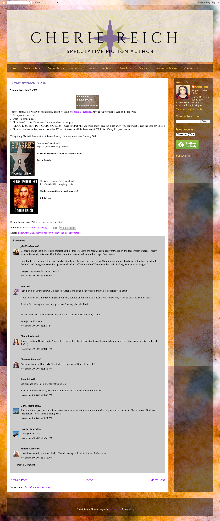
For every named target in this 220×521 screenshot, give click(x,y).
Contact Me (191, 68)
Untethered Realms (166, 68)
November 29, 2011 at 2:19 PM (36, 325)
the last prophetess (71, 232)
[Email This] (61, 228)
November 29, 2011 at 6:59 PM (36, 438)
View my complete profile (189, 109)
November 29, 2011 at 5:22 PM (36, 418)
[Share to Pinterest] (74, 228)
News (92, 68)
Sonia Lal (25, 379)
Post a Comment (26, 464)
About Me (76, 68)
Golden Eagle (27, 429)
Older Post (157, 480)
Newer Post (19, 480)
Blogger (139, 509)
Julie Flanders (27, 246)
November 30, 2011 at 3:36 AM (36, 457)
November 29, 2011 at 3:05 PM (36, 395)
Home (13, 68)
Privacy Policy (56, 68)
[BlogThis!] (64, 228)
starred (39, 232)
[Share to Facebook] (71, 228)
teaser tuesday (51, 232)
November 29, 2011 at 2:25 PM (36, 349)
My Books (107, 68)
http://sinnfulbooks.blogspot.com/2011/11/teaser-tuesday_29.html (67, 314)
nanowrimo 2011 (26, 232)
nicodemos (115, 509)
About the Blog (32, 68)
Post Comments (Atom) (37, 487)
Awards (143, 68)
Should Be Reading (81, 111)
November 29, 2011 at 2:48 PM (36, 368)
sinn (23, 286)
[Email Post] (54, 227)
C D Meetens (27, 405)
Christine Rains (28, 359)
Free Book (125, 68)
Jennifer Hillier (28, 448)
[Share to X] (67, 228)
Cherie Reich (27, 336)
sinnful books (35, 321)
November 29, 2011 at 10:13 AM (36, 275)
